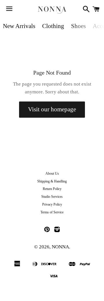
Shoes (78, 26)
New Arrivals (19, 26)
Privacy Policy (52, 204)
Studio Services (52, 197)
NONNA (60, 247)
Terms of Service (52, 212)
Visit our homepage (52, 109)
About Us (52, 173)
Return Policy (52, 189)
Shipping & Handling (52, 181)
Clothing (53, 26)
